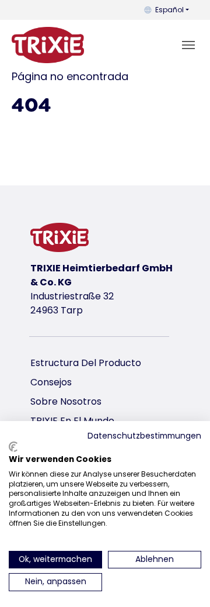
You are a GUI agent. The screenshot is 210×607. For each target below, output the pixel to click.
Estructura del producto (85, 363)
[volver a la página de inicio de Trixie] (48, 45)
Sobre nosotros (66, 401)
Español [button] (169, 10)
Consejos (51, 382)
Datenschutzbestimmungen (144, 436)
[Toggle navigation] (188, 45)
